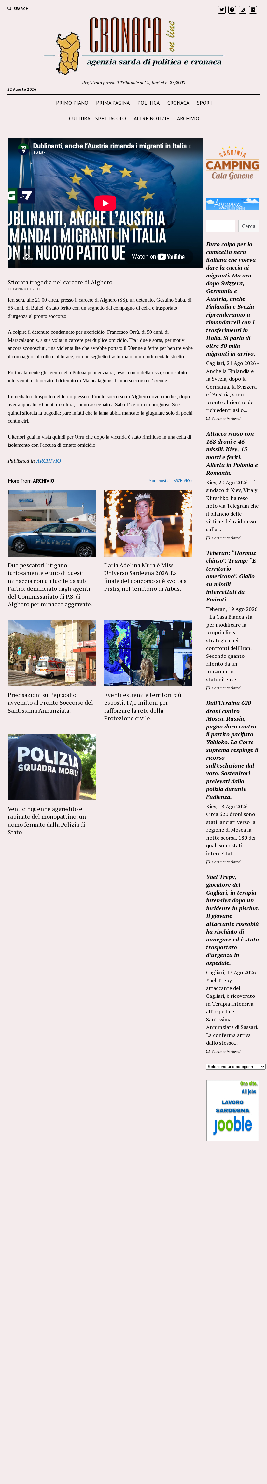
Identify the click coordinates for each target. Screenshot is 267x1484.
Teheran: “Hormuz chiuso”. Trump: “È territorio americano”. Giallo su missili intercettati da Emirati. (231, 576)
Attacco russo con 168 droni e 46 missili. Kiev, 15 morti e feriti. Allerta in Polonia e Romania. (232, 453)
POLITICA (148, 102)
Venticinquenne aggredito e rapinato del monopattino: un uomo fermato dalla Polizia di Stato (47, 820)
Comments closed (225, 418)
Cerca (248, 226)
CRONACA (178, 102)
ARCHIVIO (188, 118)
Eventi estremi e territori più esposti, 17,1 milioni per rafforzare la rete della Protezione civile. (142, 706)
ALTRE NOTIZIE (151, 118)
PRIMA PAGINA (113, 102)
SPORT (205, 102)
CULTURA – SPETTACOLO (97, 118)
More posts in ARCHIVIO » (171, 480)
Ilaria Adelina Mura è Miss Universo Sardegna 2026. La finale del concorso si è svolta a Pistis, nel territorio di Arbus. (145, 576)
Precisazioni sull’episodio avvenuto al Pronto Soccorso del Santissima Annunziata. (50, 702)
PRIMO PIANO (72, 102)
